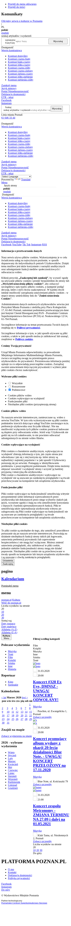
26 (17, 719)
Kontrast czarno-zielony (20, 70)
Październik (14, 782)
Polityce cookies (24, 339)
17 (8, 715)
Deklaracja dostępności (20, 875)
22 (30, 715)
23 (3, 719)
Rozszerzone (18, 386)
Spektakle (13, 684)
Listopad (12, 785)
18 (13, 715)
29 (30, 719)
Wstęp (11, 752)
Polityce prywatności (28, 327)
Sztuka (11, 663)
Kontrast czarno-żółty (19, 67)
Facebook (6, 100)
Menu (4, 182)
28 (26, 719)
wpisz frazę (12, 41)
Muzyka (12, 651)
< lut (3, 697)
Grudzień (13, 788)
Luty (10, 758)
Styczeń (12, 755)
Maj (10, 767)
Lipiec (11, 773)
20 (22, 715)
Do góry (37, 853)
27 (22, 719)
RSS (44, 244)
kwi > (25, 697)
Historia (12, 669)
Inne (10, 666)
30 (3, 722)
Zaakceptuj (8, 564)
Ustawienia (8, 560)
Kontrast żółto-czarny (19, 65)
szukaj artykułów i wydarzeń (16, 110)
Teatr (10, 654)
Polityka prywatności (19, 878)
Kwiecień (13, 764)
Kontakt (12, 872)
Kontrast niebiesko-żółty (20, 79)
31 (8, 722)
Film (10, 657)
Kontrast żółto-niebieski (20, 76)
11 (13, 711)
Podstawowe (18, 389)
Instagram (6, 103)
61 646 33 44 (8, 117)
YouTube (17, 244)
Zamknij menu (9, 85)
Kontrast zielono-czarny (20, 73)
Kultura (16, 599)
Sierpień (12, 776)
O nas (11, 869)
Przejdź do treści (16, 7)
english (5, 33)
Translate (26, 179)
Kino (10, 681)
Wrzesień (13, 779)
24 (8, 719)
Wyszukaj (58, 41)
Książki (12, 660)
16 (3, 715)
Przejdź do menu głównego (22, 4)
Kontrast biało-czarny (19, 62)
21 (26, 715)
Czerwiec (13, 770)
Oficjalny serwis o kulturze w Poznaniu (21, 21)
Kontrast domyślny (18, 56)
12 (17, 711)
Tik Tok (26, 244)
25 (13, 719)
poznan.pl (6, 599)
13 (22, 711)
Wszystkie (17, 383)
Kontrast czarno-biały (19, 59)
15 (30, 711)
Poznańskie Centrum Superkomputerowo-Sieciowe (24, 903)
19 (17, 715)
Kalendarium (12, 579)
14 (26, 711)
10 (8, 711)
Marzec (12, 761)
